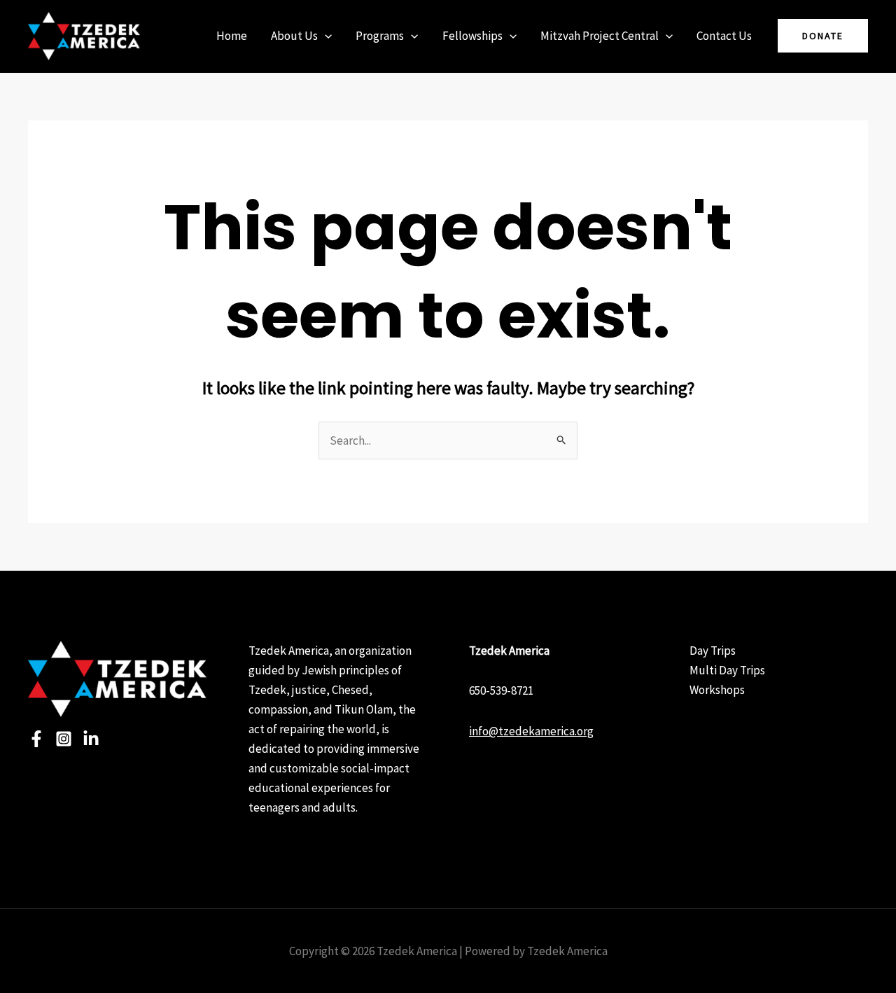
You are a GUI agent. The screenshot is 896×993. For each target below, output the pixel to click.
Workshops (717, 689)
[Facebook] (36, 738)
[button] (325, 35)
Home (231, 35)
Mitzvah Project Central (599, 35)
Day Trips (713, 650)
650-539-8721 (501, 690)
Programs (380, 35)
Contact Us (724, 35)
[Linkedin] (91, 738)
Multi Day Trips (727, 670)
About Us (294, 35)
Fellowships (472, 35)
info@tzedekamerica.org (531, 731)
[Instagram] (63, 738)
